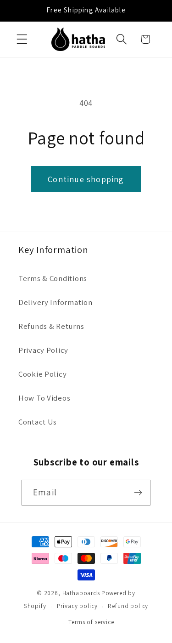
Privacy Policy (43, 350)
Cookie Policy (42, 374)
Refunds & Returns (51, 326)
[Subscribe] (138, 492)
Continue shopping (86, 179)
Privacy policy (77, 606)
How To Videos (44, 398)
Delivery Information (55, 302)
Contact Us (37, 422)
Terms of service (91, 622)
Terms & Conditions (52, 278)
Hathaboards (81, 593)
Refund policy (128, 606)
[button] (22, 39)
